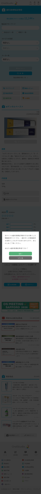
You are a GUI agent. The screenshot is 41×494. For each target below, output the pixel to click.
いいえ (20, 258)
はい (20, 254)
